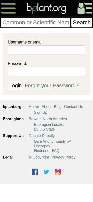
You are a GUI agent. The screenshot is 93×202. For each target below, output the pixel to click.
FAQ (56, 150)
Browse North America (48, 119)
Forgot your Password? (51, 85)
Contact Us (73, 106)
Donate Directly (42, 135)
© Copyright (39, 157)
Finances (41, 150)
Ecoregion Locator (49, 124)
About (46, 106)
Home (34, 106)
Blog (57, 106)
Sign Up (40, 112)
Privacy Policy (63, 157)
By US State (44, 129)
